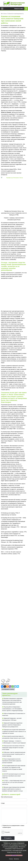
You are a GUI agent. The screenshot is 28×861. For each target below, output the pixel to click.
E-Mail (3, 803)
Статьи (5, 13)
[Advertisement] (14, 67)
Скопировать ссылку (8, 689)
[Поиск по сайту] (26, 8)
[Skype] (18, 686)
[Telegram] (15, 686)
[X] (5, 686)
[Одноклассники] (7, 686)
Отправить (8, 838)
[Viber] (10, 686)
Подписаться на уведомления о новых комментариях (13, 826)
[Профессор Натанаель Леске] (14, 193)
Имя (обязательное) (6, 797)
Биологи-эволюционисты (16, 13)
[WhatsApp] (12, 686)
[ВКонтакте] (2, 686)
